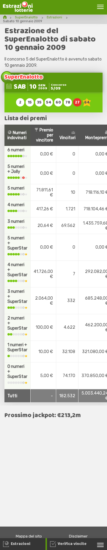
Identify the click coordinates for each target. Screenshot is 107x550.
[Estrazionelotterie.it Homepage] (18, 10)
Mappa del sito (29, 536)
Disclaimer (78, 536)
